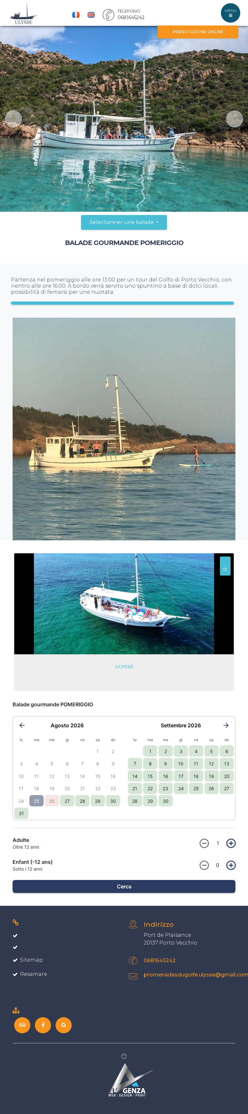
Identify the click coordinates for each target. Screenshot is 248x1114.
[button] (11, 119)
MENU (231, 10)
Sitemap (31, 960)
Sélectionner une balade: (122, 222)
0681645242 (160, 960)
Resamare (33, 974)
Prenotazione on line (198, 31)
